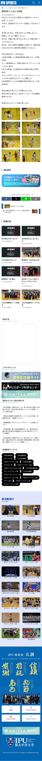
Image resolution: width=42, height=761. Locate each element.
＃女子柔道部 (21, 458)
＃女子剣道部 (27, 471)
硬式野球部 (10, 531)
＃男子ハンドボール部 (30, 478)
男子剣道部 (10, 516)
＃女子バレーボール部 (11, 478)
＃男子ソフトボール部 (11, 462)
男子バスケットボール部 (31, 578)
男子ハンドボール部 (31, 608)
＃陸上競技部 (21, 455)
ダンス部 (31, 593)
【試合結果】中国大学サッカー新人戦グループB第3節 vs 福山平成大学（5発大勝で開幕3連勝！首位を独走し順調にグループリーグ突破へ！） (20, 440)
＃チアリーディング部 (11, 484)
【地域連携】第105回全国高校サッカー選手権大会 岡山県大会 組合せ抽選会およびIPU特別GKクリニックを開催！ (20, 431)
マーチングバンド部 (31, 624)
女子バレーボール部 (10, 608)
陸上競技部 (31, 639)
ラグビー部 (10, 639)
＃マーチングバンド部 (11, 471)
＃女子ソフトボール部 (24, 465)
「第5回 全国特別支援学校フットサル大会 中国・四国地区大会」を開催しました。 (20, 417)
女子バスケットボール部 (11, 593)
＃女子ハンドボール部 (23, 481)
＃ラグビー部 (8, 465)
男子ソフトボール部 (10, 562)
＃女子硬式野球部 (31, 468)
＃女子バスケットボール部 (12, 474)
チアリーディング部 (10, 578)
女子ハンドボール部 (10, 624)
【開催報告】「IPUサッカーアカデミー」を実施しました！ (20, 423)
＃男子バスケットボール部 (12, 468)
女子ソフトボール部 (31, 562)
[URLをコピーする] (35, 199)
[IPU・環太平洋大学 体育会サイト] (8, 3)
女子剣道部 (31, 516)
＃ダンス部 (7, 481)
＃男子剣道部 (27, 462)
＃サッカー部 (8, 458)
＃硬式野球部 (8, 455)
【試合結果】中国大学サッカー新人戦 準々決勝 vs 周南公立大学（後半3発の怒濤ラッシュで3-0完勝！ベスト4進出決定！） (21, 409)
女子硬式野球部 (31, 531)
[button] (33, 3)
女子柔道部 (31, 547)
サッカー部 (10, 547)
